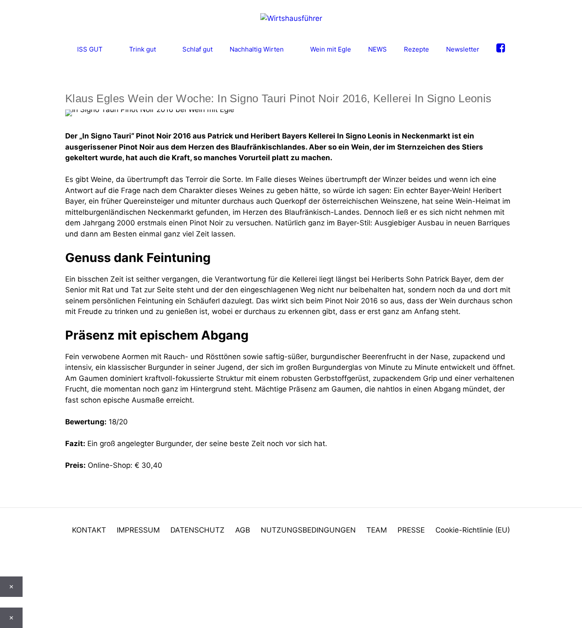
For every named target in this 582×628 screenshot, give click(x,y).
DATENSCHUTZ (197, 530)
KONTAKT (89, 530)
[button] (3, 560)
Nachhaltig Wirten (257, 49)
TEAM (376, 530)
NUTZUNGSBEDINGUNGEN (308, 530)
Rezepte (416, 49)
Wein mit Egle (330, 49)
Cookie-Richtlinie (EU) (472, 530)
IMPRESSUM (138, 530)
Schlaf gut (197, 49)
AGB (242, 530)
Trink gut (142, 49)
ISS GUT (90, 49)
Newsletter (462, 49)
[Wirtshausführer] (291, 18)
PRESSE (411, 530)
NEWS (377, 49)
